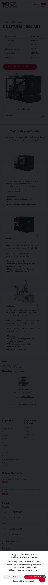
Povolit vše (35, 577)
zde (33, 581)
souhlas (24, 565)
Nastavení (13, 577)
